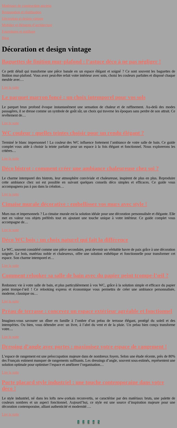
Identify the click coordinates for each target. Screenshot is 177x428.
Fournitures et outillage (18, 31)
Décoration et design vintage (22, 18)
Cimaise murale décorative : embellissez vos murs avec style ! (74, 204)
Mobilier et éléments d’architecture (27, 25)
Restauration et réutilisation (21, 12)
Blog (5, 38)
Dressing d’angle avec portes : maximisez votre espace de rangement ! (84, 346)
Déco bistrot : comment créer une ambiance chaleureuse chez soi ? (80, 168)
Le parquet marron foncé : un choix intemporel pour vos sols (73, 97)
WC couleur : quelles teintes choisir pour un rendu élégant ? (73, 133)
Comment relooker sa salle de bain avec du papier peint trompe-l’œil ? (85, 275)
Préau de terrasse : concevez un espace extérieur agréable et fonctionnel (87, 311)
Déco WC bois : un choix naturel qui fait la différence (65, 240)
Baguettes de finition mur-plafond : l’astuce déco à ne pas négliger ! (81, 61)
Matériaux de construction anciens (26, 6)
